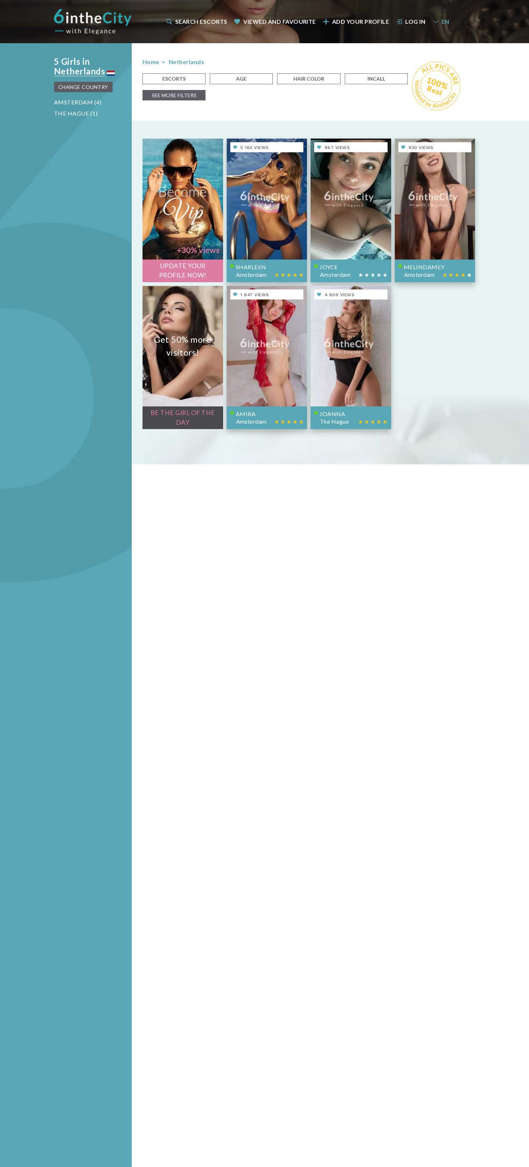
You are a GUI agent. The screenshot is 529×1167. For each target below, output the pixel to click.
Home (151, 61)
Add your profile (360, 21)
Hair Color (308, 79)
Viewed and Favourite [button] (279, 21)
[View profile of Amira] (267, 357)
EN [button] (445, 21)
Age (241, 79)
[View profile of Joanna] (351, 357)
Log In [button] (415, 21)
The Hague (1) (76, 113)
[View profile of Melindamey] (435, 210)
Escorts (174, 79)
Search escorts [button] (201, 21)
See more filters (174, 95)
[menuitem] (196, 21)
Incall (376, 79)
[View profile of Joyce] (351, 210)
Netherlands (79, 71)
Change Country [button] (83, 87)
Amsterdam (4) (77, 102)
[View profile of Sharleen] (267, 210)
